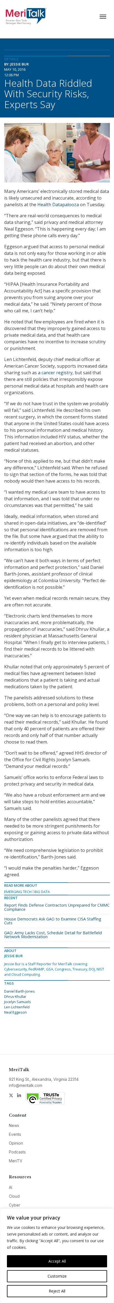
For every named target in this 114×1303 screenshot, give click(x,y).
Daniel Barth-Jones (19, 991)
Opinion (16, 1143)
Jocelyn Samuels (17, 1001)
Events (15, 1134)
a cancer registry (55, 373)
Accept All (57, 1261)
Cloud (14, 1196)
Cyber (14, 1205)
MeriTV (15, 1160)
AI (10, 1187)
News (14, 1125)
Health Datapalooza (58, 205)
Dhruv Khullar (15, 996)
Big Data (42, 891)
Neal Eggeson (15, 1012)
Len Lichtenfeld (17, 1006)
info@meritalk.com (25, 1085)
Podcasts (17, 1152)
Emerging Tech (18, 891)
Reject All (57, 1291)
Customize (57, 1276)
